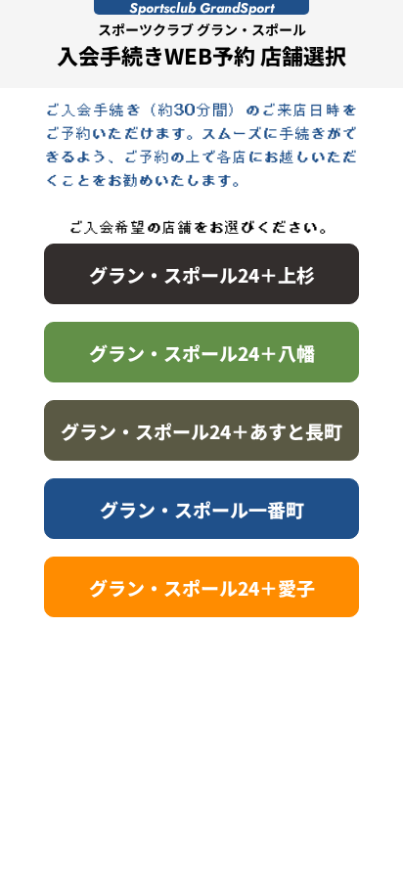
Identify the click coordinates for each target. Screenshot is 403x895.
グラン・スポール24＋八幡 (202, 352)
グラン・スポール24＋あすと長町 (201, 431)
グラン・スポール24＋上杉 (202, 274)
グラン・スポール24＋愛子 (202, 587)
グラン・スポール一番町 (202, 509)
